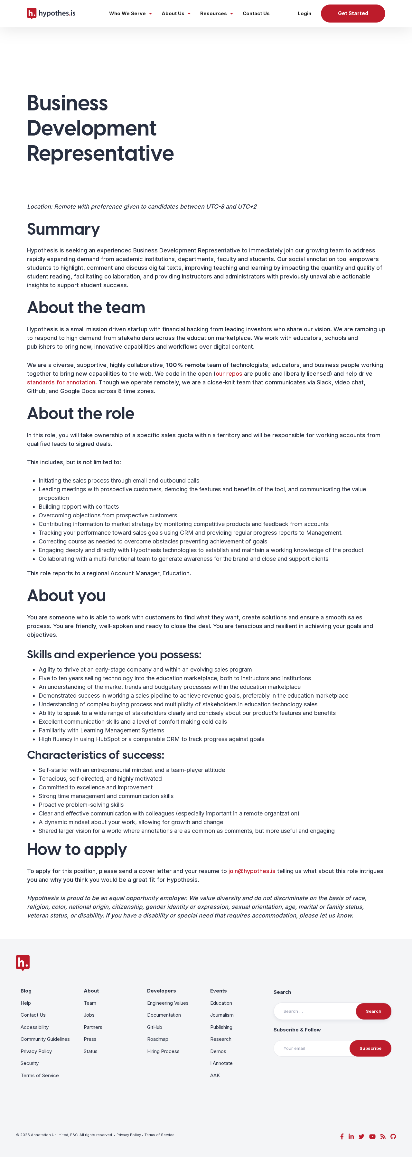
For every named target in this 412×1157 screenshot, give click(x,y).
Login (304, 13)
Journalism (222, 1015)
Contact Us (256, 13)
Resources (213, 13)
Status (91, 1051)
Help (26, 1003)
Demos (218, 1051)
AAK (215, 1075)
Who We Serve (127, 13)
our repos (229, 373)
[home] (51, 13)
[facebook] (342, 1136)
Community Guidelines (45, 1039)
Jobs (89, 1015)
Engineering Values (168, 1003)
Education (221, 1003)
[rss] (383, 1136)
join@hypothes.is (252, 871)
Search (282, 992)
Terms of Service (40, 1075)
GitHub (154, 1027)
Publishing (221, 1027)
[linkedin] (351, 1136)
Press (90, 1039)
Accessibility (35, 1027)
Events (218, 991)
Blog (26, 991)
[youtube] (372, 1136)
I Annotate (221, 1063)
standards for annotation (61, 382)
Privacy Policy (36, 1051)
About (91, 991)
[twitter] (361, 1136)
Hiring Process (163, 1051)
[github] (393, 1136)
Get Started (353, 13)
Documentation (164, 1015)
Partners (93, 1027)
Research (220, 1039)
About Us (173, 13)
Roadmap (157, 1039)
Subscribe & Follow (297, 1030)
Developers (161, 991)
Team (90, 1003)
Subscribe (370, 1048)
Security (30, 1063)
